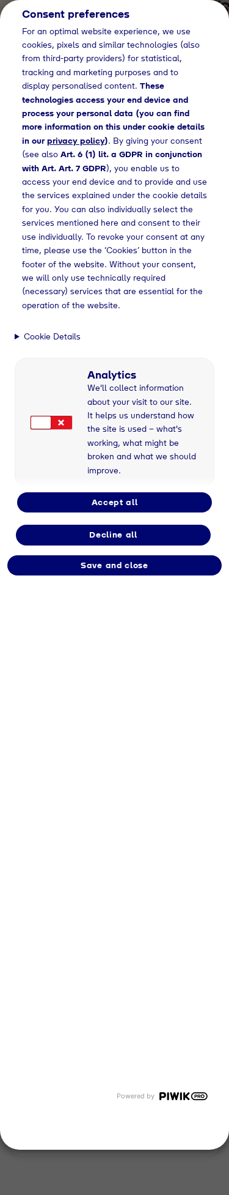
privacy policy (75, 141)
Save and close (114, 565)
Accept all (115, 502)
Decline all (113, 534)
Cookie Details (52, 336)
